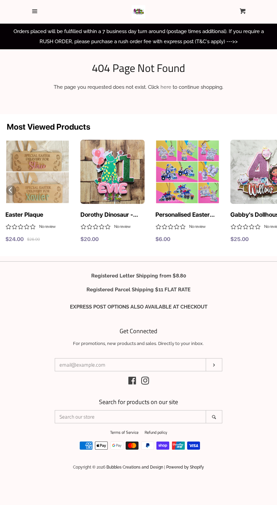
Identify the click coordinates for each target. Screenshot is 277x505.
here (165, 87)
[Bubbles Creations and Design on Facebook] (132, 382)
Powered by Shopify (185, 467)
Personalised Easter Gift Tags (182, 215)
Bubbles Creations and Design (134, 467)
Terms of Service (124, 432)
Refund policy (156, 432)
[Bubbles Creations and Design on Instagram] (145, 382)
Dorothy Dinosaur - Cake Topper (106, 215)
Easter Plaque (24, 214)
